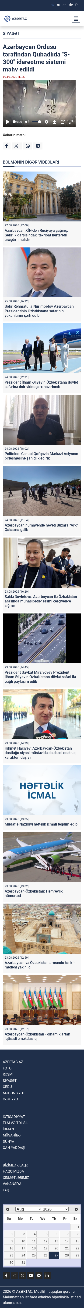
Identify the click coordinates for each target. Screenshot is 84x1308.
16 (11, 1248)
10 (23, 1241)
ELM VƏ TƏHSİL (15, 1123)
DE (71, 5)
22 (77, 1248)
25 (34, 1255)
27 (56, 1255)
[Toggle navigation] (74, 19)
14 (67, 1241)
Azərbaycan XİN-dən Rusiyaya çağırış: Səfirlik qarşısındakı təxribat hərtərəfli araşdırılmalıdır (36, 235)
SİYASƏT (11, 33)
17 (23, 1248)
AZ (53, 5)
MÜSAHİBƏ (12, 1135)
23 (11, 1255)
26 (46, 1255)
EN (64, 5)
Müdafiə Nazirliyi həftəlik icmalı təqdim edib (41, 824)
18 (34, 1248)
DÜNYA (8, 1142)
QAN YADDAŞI (14, 1148)
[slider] (14, 122)
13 (56, 1241)
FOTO (7, 1068)
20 (56, 1248)
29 (77, 1255)
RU (58, 5)
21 (67, 1248)
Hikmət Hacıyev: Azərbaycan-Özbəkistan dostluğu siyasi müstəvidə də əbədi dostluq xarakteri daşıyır (40, 752)
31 (23, 1262)
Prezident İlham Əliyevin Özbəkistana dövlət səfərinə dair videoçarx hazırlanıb (41, 384)
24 (23, 1255)
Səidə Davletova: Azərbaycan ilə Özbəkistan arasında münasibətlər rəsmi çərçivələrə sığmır (41, 601)
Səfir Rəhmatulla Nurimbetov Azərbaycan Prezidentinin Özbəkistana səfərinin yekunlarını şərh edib (39, 311)
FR (76, 5)
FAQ (6, 1190)
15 (77, 1241)
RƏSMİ (8, 1074)
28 (67, 1255)
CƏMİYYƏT (11, 1099)
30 (11, 1262)
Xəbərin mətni (14, 135)
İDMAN (8, 1129)
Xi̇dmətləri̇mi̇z (16, 1178)
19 (46, 1248)
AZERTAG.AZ (13, 1062)
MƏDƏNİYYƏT (14, 1093)
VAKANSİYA (12, 1184)
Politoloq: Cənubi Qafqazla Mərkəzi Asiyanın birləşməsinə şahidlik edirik (41, 456)
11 (34, 1241)
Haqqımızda (13, 1171)
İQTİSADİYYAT (14, 1117)
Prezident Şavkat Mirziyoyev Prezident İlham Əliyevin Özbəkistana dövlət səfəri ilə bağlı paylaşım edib (40, 677)
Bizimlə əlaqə (15, 1165)
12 (46, 1241)
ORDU (7, 1087)
